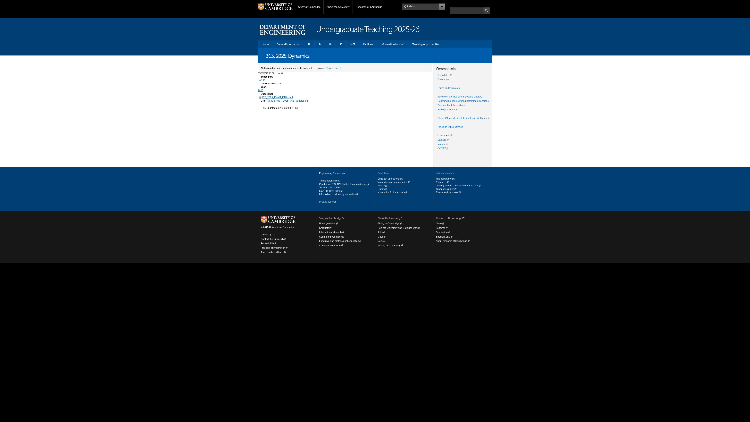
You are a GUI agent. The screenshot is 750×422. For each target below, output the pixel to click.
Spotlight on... (443, 236)
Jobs (380, 232)
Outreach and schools (389, 178)
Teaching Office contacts (450, 127)
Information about (445, 173)
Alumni (381, 185)
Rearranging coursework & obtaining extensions (463, 101)
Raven (329, 68)
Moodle (442, 144)
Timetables (443, 79)
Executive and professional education (339, 241)
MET (352, 44)
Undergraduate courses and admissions (457, 185)
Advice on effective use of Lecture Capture (460, 96)
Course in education (330, 245)
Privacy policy (326, 201)
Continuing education (330, 236)
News (381, 241)
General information (288, 44)
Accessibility (267, 243)
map (363, 184)
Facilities (368, 44)
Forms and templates (449, 88)
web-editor (350, 194)
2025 (260, 90)
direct (338, 68)
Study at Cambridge (309, 6)
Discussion (442, 232)
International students (330, 232)
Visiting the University (389, 245)
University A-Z (268, 234)
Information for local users (391, 192)
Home (265, 44)
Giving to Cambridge (388, 223)
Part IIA (261, 80)
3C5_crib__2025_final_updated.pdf (289, 100)
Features (440, 228)
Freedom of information (273, 248)
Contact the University (272, 239)
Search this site (458, 5)
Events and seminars (447, 192)
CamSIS (442, 140)
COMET (442, 148)
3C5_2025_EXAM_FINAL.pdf (277, 97)
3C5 (278, 83)
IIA (330, 44)
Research (441, 182)
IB (320, 44)
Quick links (383, 173)
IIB (341, 44)
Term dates (443, 75)
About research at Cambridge (451, 241)
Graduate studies (445, 189)
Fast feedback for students (451, 105)
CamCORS (443, 135)
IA (309, 44)
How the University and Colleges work (398, 228)
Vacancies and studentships (392, 182)
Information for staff (392, 44)
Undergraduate (327, 223)
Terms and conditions (272, 252)
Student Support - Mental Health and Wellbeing (463, 118)
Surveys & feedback (448, 109)
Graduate (324, 228)
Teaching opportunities (425, 44)
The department (444, 178)
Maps (380, 236)
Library (381, 189)
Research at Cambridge (369, 6)
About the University (338, 6)
